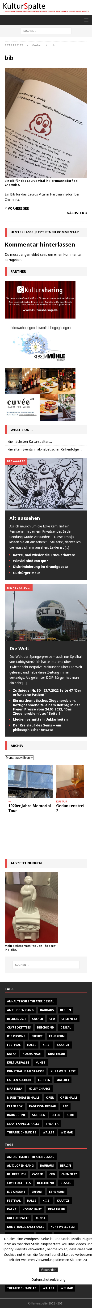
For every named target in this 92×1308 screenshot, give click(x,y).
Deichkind (45, 1027)
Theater (52, 1124)
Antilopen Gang (20, 1010)
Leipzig (44, 1080)
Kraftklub (56, 1054)
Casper (37, 1019)
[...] (67, 547)
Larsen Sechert (19, 1080)
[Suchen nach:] (46, 30)
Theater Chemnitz (21, 1132)
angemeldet (30, 254)
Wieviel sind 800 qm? (30, 560)
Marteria (14, 1089)
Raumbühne (16, 1115)
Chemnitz (69, 1019)
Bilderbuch (16, 1019)
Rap (65, 1106)
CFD (52, 1019)
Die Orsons (16, 1036)
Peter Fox (15, 1106)
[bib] (46, 175)
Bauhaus (47, 1010)
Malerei (62, 1080)
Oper (50, 1098)
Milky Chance (39, 1089)
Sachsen (38, 1115)
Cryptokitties (19, 1027)
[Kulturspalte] (46, 12)
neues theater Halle (23, 1098)
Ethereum (57, 1036)
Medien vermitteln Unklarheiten (40, 719)
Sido (70, 1115)
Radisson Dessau (42, 1106)
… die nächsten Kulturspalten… (28, 441)
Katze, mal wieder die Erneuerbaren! (44, 555)
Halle (31, 1045)
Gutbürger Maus (27, 572)
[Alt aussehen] (46, 508)
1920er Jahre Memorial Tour (29, 808)
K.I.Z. (46, 1045)
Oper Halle (69, 1098)
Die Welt (19, 648)
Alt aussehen (24, 518)
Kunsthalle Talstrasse (25, 1071)
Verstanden (48, 1270)
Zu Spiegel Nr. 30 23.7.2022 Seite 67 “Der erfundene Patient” (47, 692)
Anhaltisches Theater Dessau (30, 1001)
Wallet (48, 1132)
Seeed (56, 1115)
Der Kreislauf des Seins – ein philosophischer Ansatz (37, 727)
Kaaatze (63, 1045)
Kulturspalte (18, 1063)
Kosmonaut (32, 1054)
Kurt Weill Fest (63, 1071)
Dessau (65, 1027)
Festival (14, 1045)
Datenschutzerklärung (48, 1279)
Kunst (40, 1063)
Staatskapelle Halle (23, 1124)
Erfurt (37, 1036)
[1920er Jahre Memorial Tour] (30, 781)
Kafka (11, 1054)
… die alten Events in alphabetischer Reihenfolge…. (43, 449)
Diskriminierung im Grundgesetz (40, 566)
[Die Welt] (46, 638)
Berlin (65, 1010)
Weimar (67, 1132)
